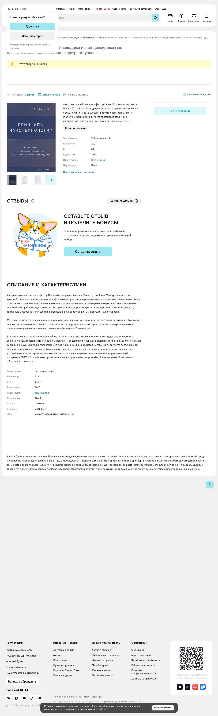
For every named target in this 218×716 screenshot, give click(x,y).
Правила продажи (63, 665)
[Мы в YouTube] (24, 698)
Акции (56, 655)
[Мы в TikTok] (32, 698)
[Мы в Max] (16, 698)
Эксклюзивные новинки (105, 655)
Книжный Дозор (15, 661)
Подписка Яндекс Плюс (66, 670)
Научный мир (98, 160)
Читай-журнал (100, 665)
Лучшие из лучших (102, 660)
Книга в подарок (62, 675)
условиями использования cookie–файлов (84, 709)
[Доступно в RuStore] (203, 687)
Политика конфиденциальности (143, 672)
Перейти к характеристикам (79, 172)
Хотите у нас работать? (144, 678)
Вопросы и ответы (16, 667)
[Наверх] (210, 484)
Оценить (29, 94)
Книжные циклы (101, 670)
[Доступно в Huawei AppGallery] (195, 687)
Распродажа (60, 660)
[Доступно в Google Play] (187, 687)
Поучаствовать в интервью (21, 672)
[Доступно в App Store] (180, 687)
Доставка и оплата (63, 649)
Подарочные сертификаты (21, 655)
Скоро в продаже (102, 649)
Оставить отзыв (51, 94)
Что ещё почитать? (103, 675)
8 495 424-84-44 (17, 690)
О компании (138, 649)
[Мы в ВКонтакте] (9, 698)
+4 (50, 179)
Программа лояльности (19, 649)
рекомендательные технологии (122, 701)
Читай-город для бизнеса (145, 660)
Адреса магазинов (141, 655)
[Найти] (155, 18)
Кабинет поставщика (143, 665)
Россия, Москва (18, 8)
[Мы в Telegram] (39, 698)
